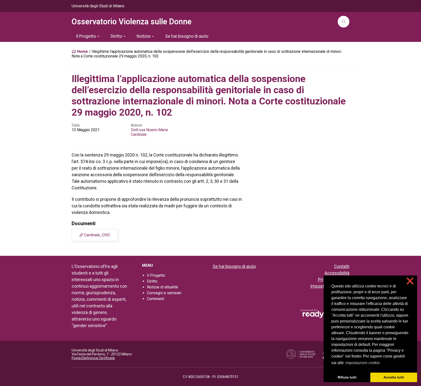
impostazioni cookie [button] (362, 363)
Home (82, 51)
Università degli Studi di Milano (98, 6)
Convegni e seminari (164, 293)
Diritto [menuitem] (116, 36)
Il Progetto (156, 275)
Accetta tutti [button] (393, 377)
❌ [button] (410, 281)
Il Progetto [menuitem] (86, 36)
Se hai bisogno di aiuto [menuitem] (186, 36)
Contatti (341, 266)
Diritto (152, 281)
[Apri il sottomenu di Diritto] (124, 36)
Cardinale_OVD (96, 235)
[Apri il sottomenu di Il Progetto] (98, 36)
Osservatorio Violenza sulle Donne (131, 21)
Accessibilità (337, 273)
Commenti (155, 298)
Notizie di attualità (162, 287)
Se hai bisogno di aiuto (234, 266)
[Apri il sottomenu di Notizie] (153, 36)
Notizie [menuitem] (144, 36)
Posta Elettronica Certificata (93, 358)
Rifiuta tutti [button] (347, 377)
